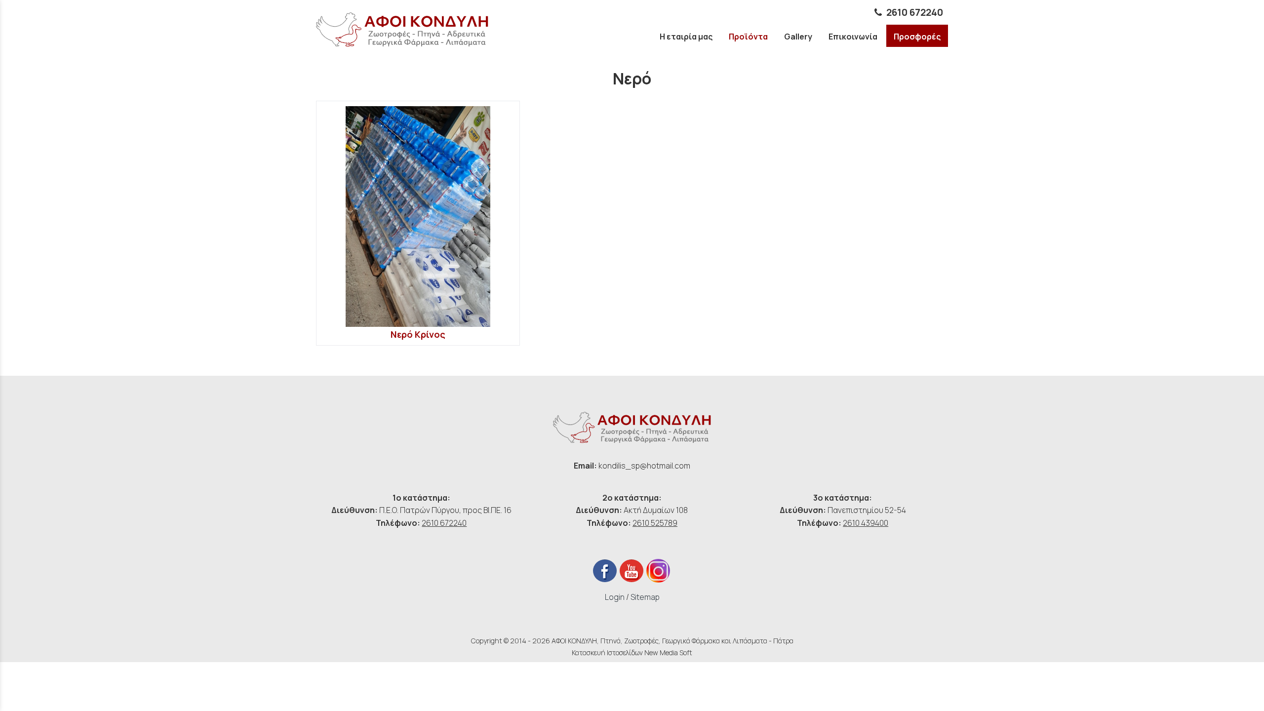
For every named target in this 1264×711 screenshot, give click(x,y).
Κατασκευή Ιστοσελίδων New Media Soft (632, 652)
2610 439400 (865, 522)
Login (615, 597)
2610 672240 (914, 12)
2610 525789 (654, 522)
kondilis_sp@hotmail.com (644, 465)
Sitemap (645, 597)
